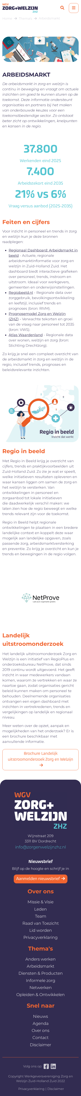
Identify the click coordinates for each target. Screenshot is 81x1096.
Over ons (40, 1030)
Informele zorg (40, 980)
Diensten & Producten (40, 973)
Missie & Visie (40, 901)
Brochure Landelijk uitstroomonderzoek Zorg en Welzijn (40, 757)
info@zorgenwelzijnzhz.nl (40, 847)
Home (7, 18)
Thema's (25, 18)
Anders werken (40, 959)
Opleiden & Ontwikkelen (40, 994)
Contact (40, 1037)
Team (40, 916)
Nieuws (40, 1016)
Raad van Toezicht (40, 923)
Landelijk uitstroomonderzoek (33, 639)
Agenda (41, 1023)
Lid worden (40, 930)
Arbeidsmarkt (49, 18)
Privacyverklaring (40, 937)
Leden (40, 909)
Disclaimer (40, 1044)
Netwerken (40, 987)
